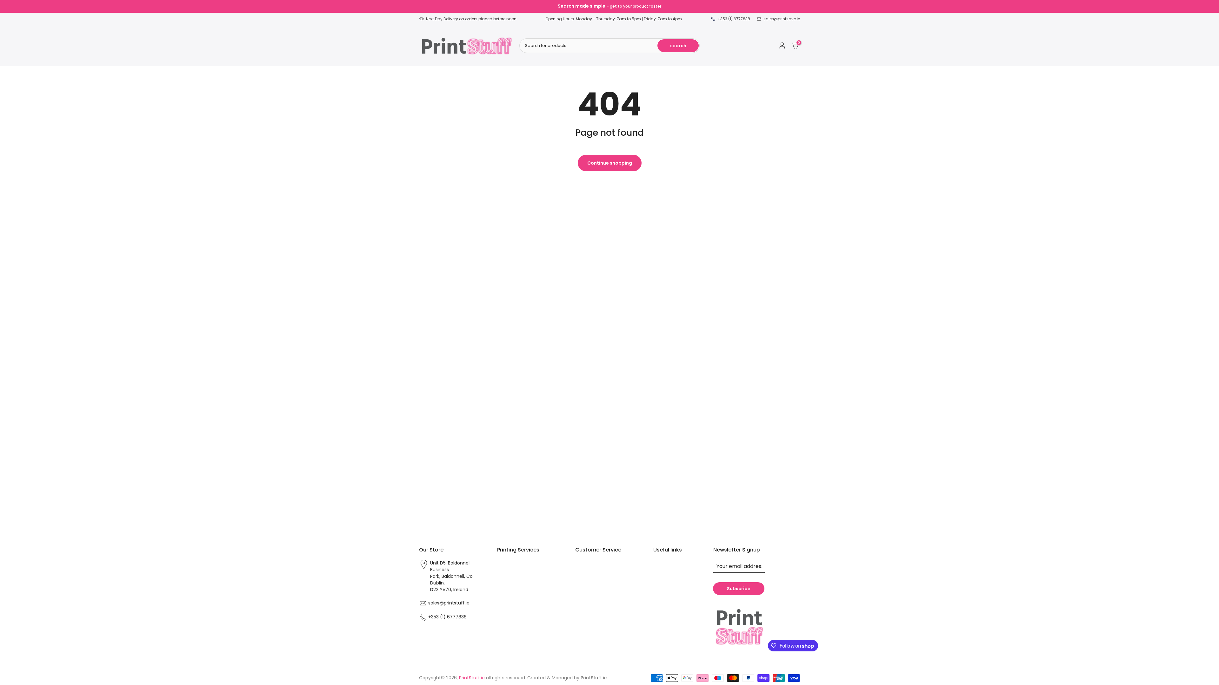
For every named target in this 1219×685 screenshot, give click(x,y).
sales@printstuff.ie (449, 603)
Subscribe (738, 588)
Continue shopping (609, 163)
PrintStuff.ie (472, 678)
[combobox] (609, 45)
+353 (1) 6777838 (447, 617)
